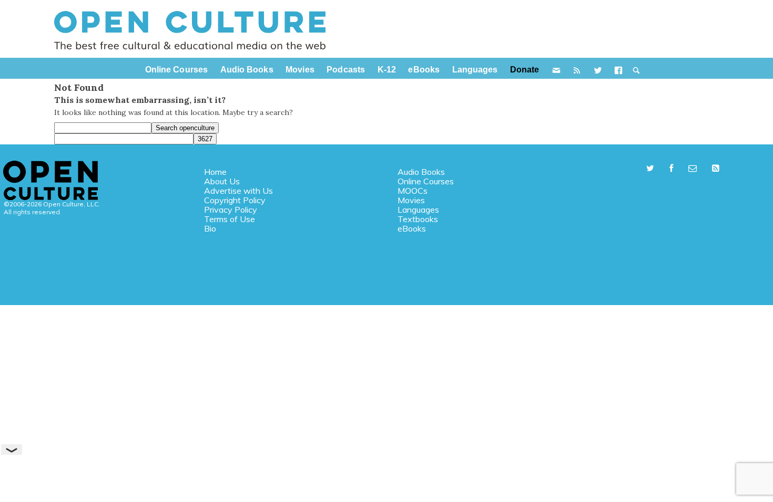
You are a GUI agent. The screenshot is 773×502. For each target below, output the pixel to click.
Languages (418, 209)
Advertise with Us (238, 190)
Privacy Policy (230, 209)
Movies (411, 200)
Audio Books (421, 171)
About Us (222, 181)
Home (215, 171)
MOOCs (413, 190)
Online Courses (426, 181)
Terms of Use (229, 219)
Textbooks (418, 219)
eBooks (412, 228)
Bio (210, 228)
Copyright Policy (235, 200)
